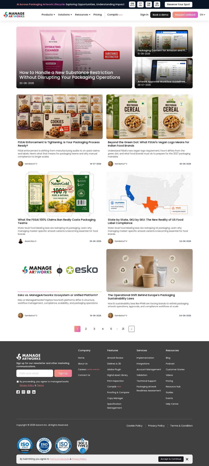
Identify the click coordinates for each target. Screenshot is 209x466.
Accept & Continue (171, 458)
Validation (142, 375)
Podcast (170, 363)
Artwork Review (115, 357)
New (119, 387)
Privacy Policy (27, 385)
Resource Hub (173, 386)
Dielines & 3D (114, 363)
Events (169, 398)
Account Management (149, 369)
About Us (83, 363)
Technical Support (146, 380)
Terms (40, 385)
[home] (14, 14)
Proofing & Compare (118, 392)
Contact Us (84, 375)
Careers (82, 369)
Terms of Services (59, 458)
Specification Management (114, 405)
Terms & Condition (181, 425)
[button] (48, 14)
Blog (168, 357)
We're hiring (93, 369)
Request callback (185, 14)
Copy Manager (115, 398)
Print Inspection (115, 380)
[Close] (187, 459)
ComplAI (115, 14)
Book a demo (160, 14)
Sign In (144, 14)
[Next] (132, 329)
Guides (169, 392)
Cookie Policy (134, 425)
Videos (169, 375)
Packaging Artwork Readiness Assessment (149, 388)
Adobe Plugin (114, 369)
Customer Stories (175, 369)
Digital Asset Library (117, 375)
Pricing (97, 14)
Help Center (172, 403)
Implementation (145, 357)
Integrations (143, 363)
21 (123, 329)
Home (81, 357)
